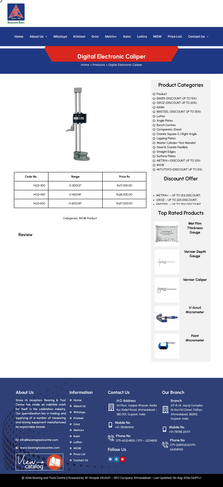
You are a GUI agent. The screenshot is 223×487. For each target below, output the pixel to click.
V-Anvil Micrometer (195, 310)
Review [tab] (25, 234)
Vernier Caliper (195, 280)
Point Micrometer (195, 338)
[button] (45, 36)
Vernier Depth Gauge (195, 254)
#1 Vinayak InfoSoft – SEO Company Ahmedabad (117, 478)
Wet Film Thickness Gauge (195, 227)
